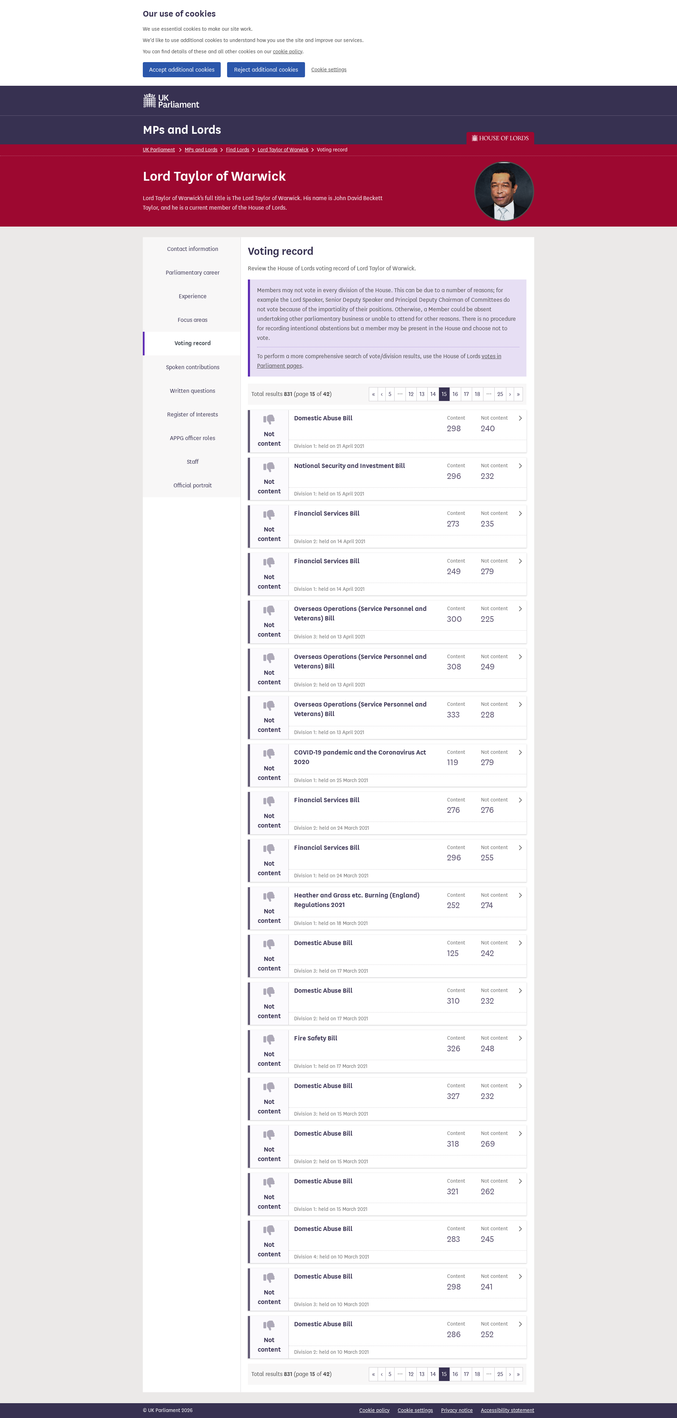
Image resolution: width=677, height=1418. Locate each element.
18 (477, 394)
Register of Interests (192, 414)
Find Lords (237, 150)
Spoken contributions (192, 367)
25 (500, 394)
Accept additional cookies (181, 69)
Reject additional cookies (266, 69)
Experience (193, 296)
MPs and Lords (182, 129)
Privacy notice (457, 1410)
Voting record (193, 343)
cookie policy (287, 52)
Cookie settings (329, 70)
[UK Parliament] (171, 100)
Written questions (192, 390)
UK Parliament (159, 150)
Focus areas (192, 320)
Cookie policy (374, 1410)
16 (455, 394)
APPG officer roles (192, 438)
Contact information (192, 249)
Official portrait (192, 485)
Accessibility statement (507, 1410)
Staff (193, 461)
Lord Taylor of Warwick (283, 150)
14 (433, 394)
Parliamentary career (193, 272)
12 (411, 394)
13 (422, 394)
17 (466, 394)
